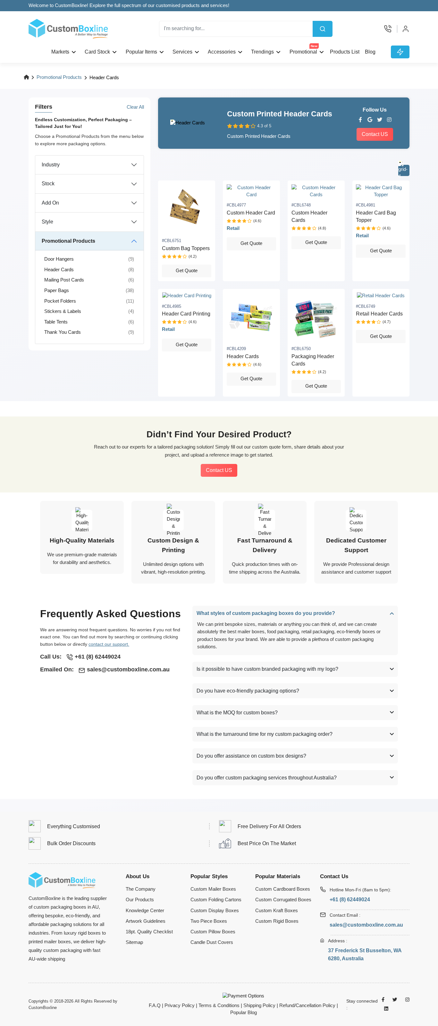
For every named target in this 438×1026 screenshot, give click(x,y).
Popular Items (141, 52)
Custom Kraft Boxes (276, 910)
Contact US (375, 134)
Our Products (140, 899)
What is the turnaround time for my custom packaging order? (265, 734)
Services (182, 52)
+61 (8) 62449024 (350, 899)
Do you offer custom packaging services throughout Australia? (267, 777)
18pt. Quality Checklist (149, 931)
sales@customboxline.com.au (366, 925)
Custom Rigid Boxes (277, 921)
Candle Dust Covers (211, 942)
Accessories (222, 52)
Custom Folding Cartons (215, 899)
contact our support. (108, 644)
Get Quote (187, 270)
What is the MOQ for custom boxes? (237, 712)
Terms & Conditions (219, 1005)
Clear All (135, 107)
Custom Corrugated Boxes (283, 899)
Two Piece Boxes (208, 921)
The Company (141, 889)
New (314, 46)
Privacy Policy (179, 1005)
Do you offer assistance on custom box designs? (251, 756)
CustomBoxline (43, 1007)
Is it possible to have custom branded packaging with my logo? (267, 669)
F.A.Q (155, 1005)
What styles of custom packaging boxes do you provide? (266, 613)
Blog (370, 52)
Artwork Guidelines (145, 921)
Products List (344, 52)
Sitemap (134, 942)
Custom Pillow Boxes (212, 931)
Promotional (303, 50)
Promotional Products (59, 77)
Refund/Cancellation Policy (307, 1005)
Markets (60, 52)
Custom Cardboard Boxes (282, 889)
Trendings (262, 52)
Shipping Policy (259, 1005)
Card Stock (97, 52)
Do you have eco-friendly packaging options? (248, 691)
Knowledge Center (145, 910)
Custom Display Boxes (214, 910)
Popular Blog (243, 1012)
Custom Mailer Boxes (213, 889)
